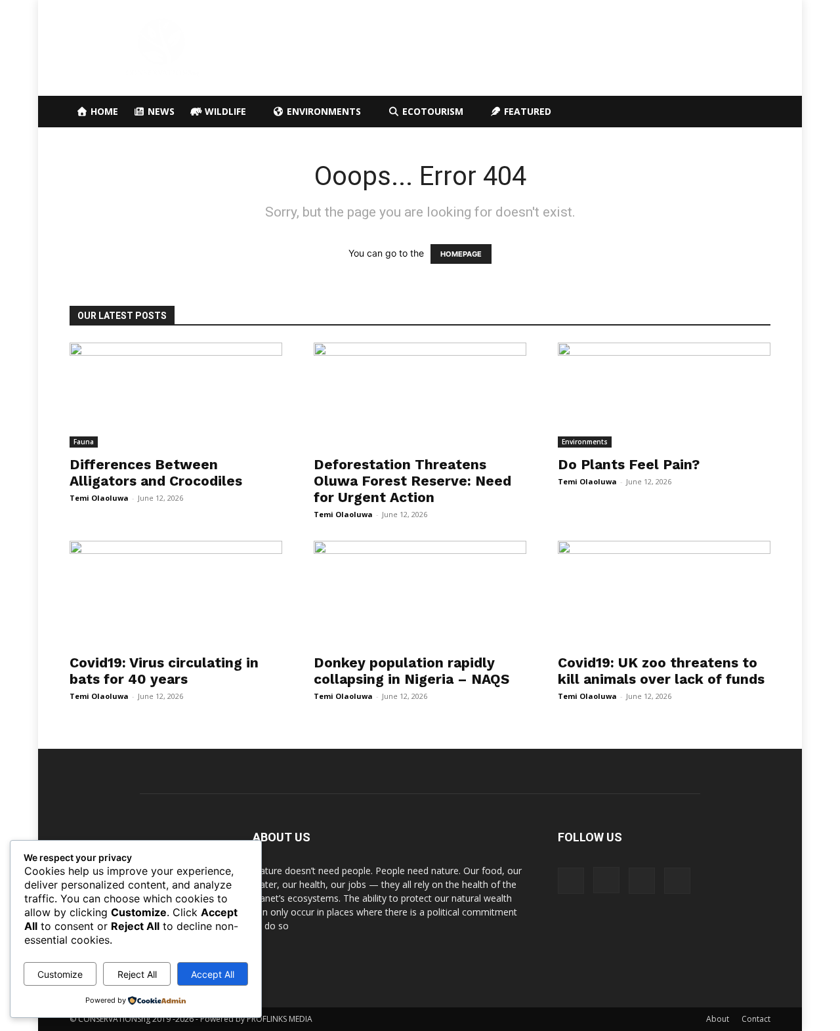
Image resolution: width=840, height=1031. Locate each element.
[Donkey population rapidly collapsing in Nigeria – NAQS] (420, 593)
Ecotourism (431, 111)
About (717, 1018)
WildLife (224, 111)
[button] (754, 112)
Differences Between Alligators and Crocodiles (156, 472)
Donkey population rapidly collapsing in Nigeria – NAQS (411, 670)
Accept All (212, 974)
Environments (322, 111)
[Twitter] (642, 881)
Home (103, 111)
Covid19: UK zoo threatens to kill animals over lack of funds (661, 670)
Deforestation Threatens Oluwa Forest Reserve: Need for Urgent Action (412, 480)
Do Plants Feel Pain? (629, 464)
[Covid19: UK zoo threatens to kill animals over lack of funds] (664, 593)
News (160, 111)
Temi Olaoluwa (99, 498)
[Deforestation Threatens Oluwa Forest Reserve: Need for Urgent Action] (420, 395)
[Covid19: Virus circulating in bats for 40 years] (176, 593)
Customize (60, 974)
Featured (526, 111)
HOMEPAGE (461, 254)
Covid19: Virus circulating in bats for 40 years (164, 670)
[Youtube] (677, 881)
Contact (756, 1018)
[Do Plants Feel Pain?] (664, 395)
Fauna (84, 441)
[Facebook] (571, 881)
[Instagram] (606, 880)
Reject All (137, 974)
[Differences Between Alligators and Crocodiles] (176, 395)
